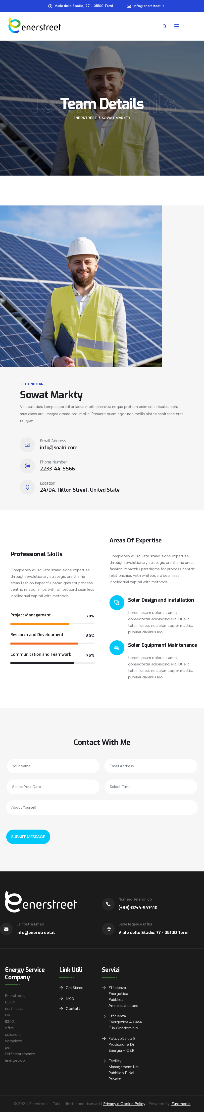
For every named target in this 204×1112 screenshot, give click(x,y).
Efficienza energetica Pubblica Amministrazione (123, 996)
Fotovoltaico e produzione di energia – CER (122, 1044)
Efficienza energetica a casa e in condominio (125, 1022)
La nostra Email (30, 924)
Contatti (73, 1008)
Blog (70, 998)
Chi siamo (75, 987)
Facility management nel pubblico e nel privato (123, 1069)
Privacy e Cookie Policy (124, 1103)
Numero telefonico (135, 899)
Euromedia (181, 1103)
